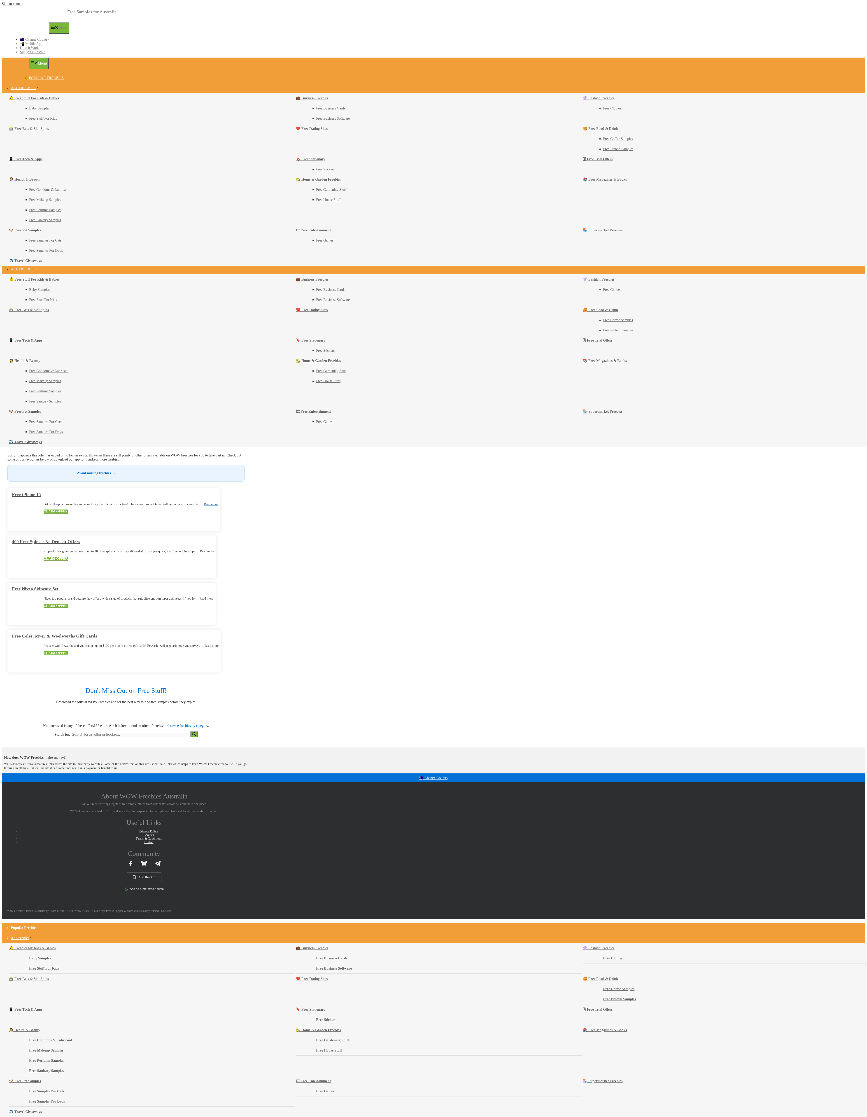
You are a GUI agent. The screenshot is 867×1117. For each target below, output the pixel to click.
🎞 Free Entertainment (313, 230)
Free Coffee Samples (618, 139)
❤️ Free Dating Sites (312, 128)
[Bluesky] (144, 863)
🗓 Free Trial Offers (598, 159)
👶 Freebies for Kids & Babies (32, 948)
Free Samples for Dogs (46, 250)
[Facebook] (130, 863)
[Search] (194, 734)
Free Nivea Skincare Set (35, 588)
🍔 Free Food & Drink (600, 128)
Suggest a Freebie (32, 52)
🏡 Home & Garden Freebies (318, 179)
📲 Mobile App (31, 44)
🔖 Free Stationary (310, 159)
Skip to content (12, 4)
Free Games (324, 240)
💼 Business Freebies (312, 98)
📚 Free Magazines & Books (605, 179)
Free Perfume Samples (45, 210)
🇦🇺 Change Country (34, 39)
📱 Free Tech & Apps (25, 159)
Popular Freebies (46, 78)
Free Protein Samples (618, 149)
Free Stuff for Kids (43, 118)
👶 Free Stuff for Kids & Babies (34, 98)
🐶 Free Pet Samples (25, 230)
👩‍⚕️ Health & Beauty (24, 179)
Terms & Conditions (149, 838)
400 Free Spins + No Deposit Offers (46, 541)
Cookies (149, 835)
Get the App (147, 877)
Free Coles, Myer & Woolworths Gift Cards (54, 635)
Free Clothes (612, 108)
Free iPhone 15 (26, 494)
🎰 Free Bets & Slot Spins (29, 128)
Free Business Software (333, 118)
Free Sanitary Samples (45, 220)
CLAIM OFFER (56, 511)
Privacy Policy (148, 831)
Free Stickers (325, 169)
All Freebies (23, 88)
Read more (211, 504)
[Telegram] (157, 863)
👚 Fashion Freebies (598, 98)
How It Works (30, 48)
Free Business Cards (330, 108)
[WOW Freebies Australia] (28, 32)
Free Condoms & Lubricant (48, 189)
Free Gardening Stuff (331, 189)
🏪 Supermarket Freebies (602, 230)
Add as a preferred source (147, 889)
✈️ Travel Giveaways (25, 261)
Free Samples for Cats (45, 240)
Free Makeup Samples (45, 200)
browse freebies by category (188, 726)
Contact (149, 842)
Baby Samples (39, 108)
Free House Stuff (328, 200)
